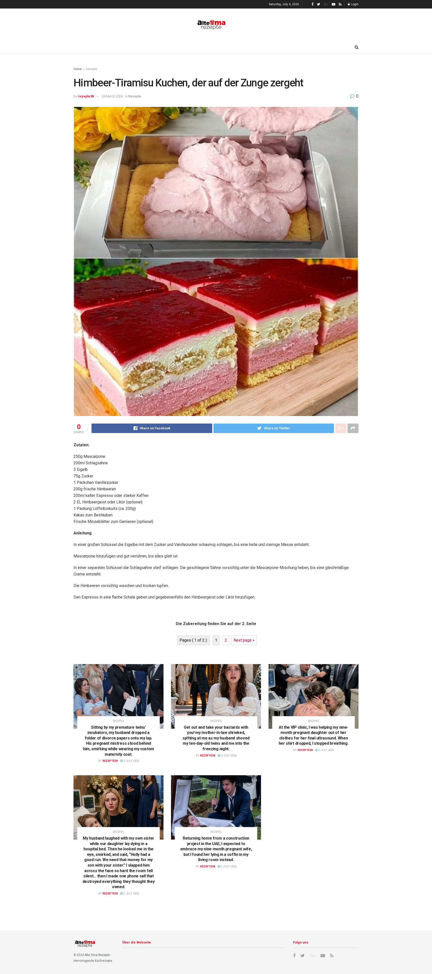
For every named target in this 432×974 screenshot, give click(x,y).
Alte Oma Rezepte (97, 955)
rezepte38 (86, 96)
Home (78, 69)
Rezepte (91, 69)
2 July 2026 (130, 893)
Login (354, 4)
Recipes (118, 721)
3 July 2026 (130, 760)
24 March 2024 (112, 96)
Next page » (244, 640)
